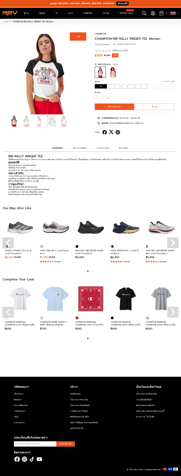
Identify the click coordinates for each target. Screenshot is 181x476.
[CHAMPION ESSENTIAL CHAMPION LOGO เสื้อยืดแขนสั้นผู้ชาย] (20, 298)
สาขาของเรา (19, 422)
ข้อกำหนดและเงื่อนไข (145, 405)
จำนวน (98, 92)
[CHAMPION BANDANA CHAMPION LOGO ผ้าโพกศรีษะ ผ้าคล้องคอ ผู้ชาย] (90, 298)
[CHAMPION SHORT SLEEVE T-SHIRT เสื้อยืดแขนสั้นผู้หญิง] (55, 298)
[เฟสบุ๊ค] (17, 459)
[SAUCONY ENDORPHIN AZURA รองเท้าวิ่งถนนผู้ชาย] (90, 227)
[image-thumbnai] (14, 121)
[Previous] (8, 242)
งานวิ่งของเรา (19, 411)
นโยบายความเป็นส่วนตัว (146, 394)
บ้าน (6, 21)
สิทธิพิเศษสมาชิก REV (79, 417)
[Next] (173, 242)
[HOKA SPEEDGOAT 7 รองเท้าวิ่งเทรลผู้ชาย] (126, 227)
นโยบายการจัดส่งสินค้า (80, 405)
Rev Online (139, 469)
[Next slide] (83, 73)
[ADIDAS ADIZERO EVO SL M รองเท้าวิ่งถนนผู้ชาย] (20, 227)
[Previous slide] (7, 73)
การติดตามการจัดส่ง (79, 411)
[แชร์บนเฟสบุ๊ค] (104, 132)
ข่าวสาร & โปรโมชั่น (145, 417)
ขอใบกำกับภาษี (76, 428)
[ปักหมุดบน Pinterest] (117, 132)
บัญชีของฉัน (75, 394)
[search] (144, 13)
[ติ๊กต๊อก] (32, 459)
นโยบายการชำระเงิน (79, 399)
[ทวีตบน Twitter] (111, 132)
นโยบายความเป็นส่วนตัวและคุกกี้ (150, 411)
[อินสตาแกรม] (24, 459)
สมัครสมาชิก (65, 443)
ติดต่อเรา (18, 399)
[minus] (97, 98)
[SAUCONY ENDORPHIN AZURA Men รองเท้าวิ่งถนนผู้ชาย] (161, 227)
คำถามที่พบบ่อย (21, 405)
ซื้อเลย (154, 106)
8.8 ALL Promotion (102, 44)
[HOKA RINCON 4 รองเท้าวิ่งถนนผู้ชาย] (55, 227)
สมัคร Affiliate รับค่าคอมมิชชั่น (84, 422)
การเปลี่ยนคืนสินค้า (144, 399)
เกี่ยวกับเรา (18, 394)
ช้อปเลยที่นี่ (122, 3)
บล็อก (16, 417)
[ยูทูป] (39, 459)
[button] (114, 106)
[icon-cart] (161, 13)
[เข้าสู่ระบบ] (153, 13)
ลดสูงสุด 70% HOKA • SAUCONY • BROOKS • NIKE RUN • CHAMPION (82, 3)
